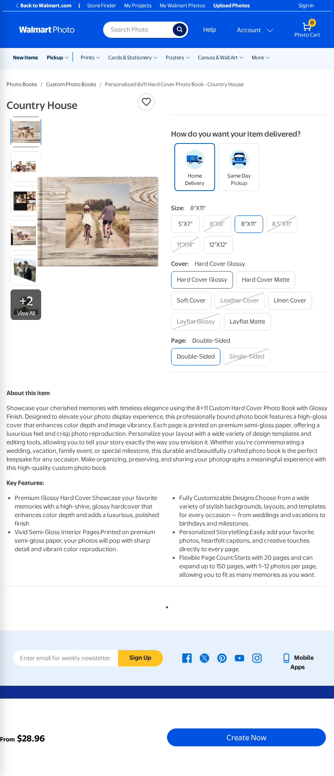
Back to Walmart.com (45, 5)
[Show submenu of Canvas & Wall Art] (241, 57)
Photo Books (22, 84)
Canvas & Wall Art (218, 57)
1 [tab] (165, 606)
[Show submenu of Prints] (98, 57)
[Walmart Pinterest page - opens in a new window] (222, 657)
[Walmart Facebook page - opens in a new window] (187, 657)
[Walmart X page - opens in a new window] (204, 657)
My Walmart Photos (182, 5)
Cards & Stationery (130, 57)
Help (209, 29)
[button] (146, 102)
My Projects (138, 5)
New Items (25, 57)
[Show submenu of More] (267, 57)
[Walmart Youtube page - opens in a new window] (239, 657)
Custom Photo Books (71, 84)
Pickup (55, 57)
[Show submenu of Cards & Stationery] (155, 57)
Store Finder (101, 5)
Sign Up (140, 657)
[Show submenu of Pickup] (68, 57)
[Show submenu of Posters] (187, 57)
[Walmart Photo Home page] (52, 29)
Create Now (246, 737)
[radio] (26, 132)
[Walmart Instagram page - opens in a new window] (257, 657)
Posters (175, 57)
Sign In (306, 5)
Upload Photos (231, 5)
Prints (87, 57)
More (258, 57)
